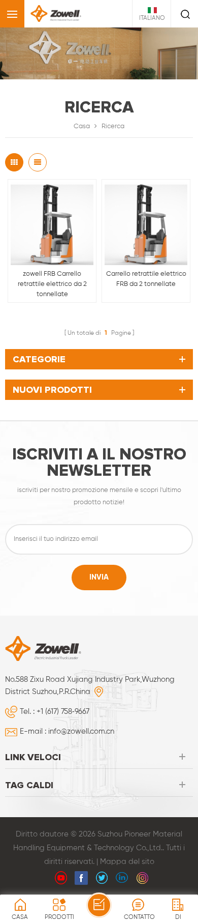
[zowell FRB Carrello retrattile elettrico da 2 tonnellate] (52, 223)
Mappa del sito (127, 862)
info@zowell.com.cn (81, 731)
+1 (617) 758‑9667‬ (63, 711)
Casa (82, 126)
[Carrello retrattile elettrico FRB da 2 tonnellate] (146, 223)
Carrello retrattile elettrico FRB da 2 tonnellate (146, 279)
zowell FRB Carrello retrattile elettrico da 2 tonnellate (52, 284)
